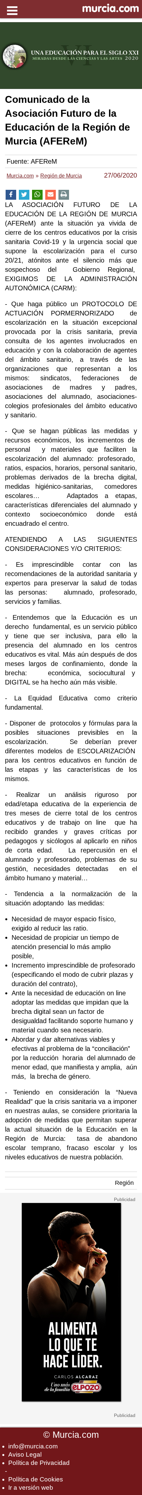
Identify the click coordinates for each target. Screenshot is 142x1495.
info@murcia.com (33, 1446)
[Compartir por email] (50, 195)
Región (124, 1183)
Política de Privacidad (39, 1462)
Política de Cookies (35, 1479)
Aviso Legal (25, 1454)
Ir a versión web (30, 1487)
